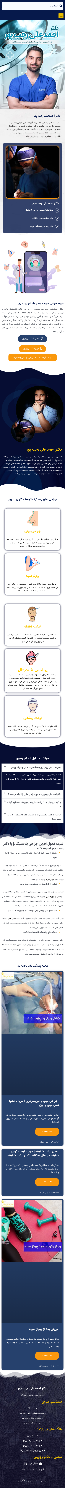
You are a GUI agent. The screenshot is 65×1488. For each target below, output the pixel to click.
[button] (60, 15)
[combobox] (32, 6)
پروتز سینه (50, 879)
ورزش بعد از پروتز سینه (43, 1329)
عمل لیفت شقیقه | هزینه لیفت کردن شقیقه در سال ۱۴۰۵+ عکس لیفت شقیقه (33, 1153)
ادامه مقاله (47, 1131)
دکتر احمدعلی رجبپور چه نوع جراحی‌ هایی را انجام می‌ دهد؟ (34, 794)
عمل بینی (12, 918)
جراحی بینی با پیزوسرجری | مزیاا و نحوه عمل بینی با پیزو (34, 1103)
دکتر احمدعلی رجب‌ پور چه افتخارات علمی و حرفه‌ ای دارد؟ (35, 767)
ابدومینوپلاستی (52, 896)
